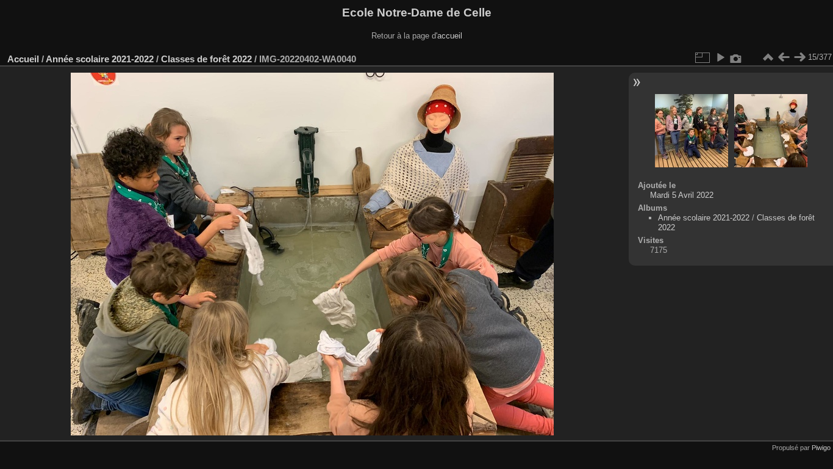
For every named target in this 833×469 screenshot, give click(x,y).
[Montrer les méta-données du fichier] (736, 57)
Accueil (23, 59)
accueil (449, 35)
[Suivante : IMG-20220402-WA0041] (799, 57)
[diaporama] (720, 57)
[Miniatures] (768, 57)
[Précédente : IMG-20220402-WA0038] (784, 57)
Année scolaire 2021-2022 (100, 59)
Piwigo (821, 447)
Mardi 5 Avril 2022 (681, 195)
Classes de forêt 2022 (206, 59)
